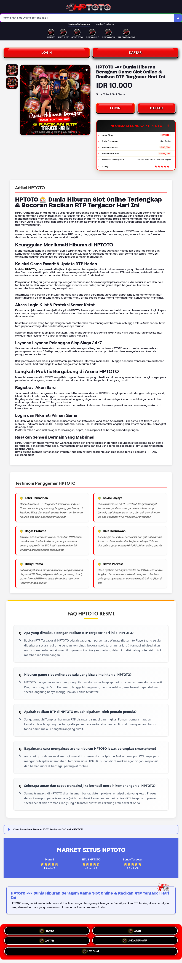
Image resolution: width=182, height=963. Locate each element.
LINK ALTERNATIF (137, 941)
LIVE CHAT (93, 952)
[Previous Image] (22, 100)
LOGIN (46, 52)
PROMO (49, 929)
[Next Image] (87, 100)
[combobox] (87, 18)
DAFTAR (135, 52)
